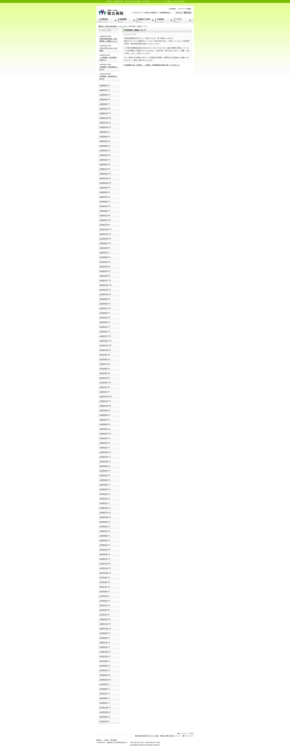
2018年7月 (103, 531)
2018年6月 (104, 536)
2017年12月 (104, 563)
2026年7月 (104, 90)
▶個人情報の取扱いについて (171, 736)
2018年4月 (104, 545)
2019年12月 (104, 452)
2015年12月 (104, 652)
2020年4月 (104, 433)
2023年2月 (104, 276)
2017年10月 (104, 573)
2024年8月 (104, 192)
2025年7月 (104, 141)
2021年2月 (103, 387)
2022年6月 (104, 313)
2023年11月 (104, 234)
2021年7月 (103, 364)
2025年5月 (104, 150)
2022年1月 (103, 336)
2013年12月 (104, 707)
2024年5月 (104, 206)
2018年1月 (103, 559)
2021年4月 (103, 378)
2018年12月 (104, 508)
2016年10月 (104, 628)
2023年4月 (104, 266)
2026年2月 (104, 113)
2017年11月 (104, 568)
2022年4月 (104, 322)
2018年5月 (104, 540)
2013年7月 (103, 721)
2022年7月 (103, 308)
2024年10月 (104, 183)
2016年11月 (104, 624)
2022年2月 (103, 331)
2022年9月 (104, 299)
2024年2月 (104, 220)
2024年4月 (104, 211)
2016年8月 (104, 638)
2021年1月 (103, 392)
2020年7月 (104, 419)
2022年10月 (104, 294)
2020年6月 (104, 424)
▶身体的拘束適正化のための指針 (147, 736)
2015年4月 (104, 675)
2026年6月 (104, 95)
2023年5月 (104, 262)
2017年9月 (103, 577)
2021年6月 (103, 368)
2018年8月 (104, 526)
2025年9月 (104, 132)
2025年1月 (103, 169)
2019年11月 (104, 457)
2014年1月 (103, 703)
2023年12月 (104, 229)
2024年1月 (103, 225)
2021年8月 (103, 359)
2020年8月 (104, 415)
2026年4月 (104, 104)
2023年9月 (104, 243)
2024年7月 (104, 197)
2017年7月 (103, 587)
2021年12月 (104, 341)
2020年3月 (104, 438)
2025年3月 (104, 160)
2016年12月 (104, 619)
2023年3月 (104, 271)
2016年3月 (104, 647)
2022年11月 (104, 290)
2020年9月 (104, 410)
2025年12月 (104, 118)
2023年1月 (103, 280)
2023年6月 (104, 257)
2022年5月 (104, 317)
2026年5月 (104, 99)
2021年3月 (103, 382)
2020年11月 (104, 401)
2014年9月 (104, 684)
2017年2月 (103, 610)
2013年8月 (104, 717)
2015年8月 (104, 661)
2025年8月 (104, 136)
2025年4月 (104, 155)
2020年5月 (104, 429)
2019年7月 (103, 475)
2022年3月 (104, 327)
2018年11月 (104, 512)
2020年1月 (103, 447)
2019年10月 (104, 461)
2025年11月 (104, 122)
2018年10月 (104, 517)
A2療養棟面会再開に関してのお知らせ (165, 65)
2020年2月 (104, 443)
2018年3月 (104, 549)
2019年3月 (104, 494)
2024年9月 (104, 187)
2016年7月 (103, 642)
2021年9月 (103, 355)
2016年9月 (104, 633)
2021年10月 (104, 350)
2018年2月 (103, 554)
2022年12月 (104, 285)
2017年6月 (103, 591)
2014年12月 (104, 679)
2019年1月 (103, 503)
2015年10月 (104, 656)
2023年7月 (104, 252)
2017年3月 (103, 605)
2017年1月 (103, 614)
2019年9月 (104, 466)
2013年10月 (104, 712)
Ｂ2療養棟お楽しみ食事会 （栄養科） (138, 65)
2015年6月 (104, 666)
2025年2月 (104, 164)
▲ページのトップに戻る (186, 733)
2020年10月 (104, 406)
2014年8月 (104, 689)
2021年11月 (104, 345)
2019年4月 (104, 489)
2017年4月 (103, 601)
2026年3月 (104, 108)
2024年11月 (104, 178)
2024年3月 (104, 215)
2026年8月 (104, 85)
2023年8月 (104, 248)
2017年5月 (103, 596)
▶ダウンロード (188, 736)
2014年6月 (104, 698)
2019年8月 (104, 471)
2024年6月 (104, 201)
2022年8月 (104, 303)
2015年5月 (104, 670)
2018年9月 (104, 522)
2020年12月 (104, 396)
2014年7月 (103, 693)
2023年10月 (104, 238)
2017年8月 (103, 582)
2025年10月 (104, 127)
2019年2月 (103, 498)
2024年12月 (104, 173)
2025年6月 (104, 146)
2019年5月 (104, 484)
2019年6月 (104, 480)
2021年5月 (103, 373)
